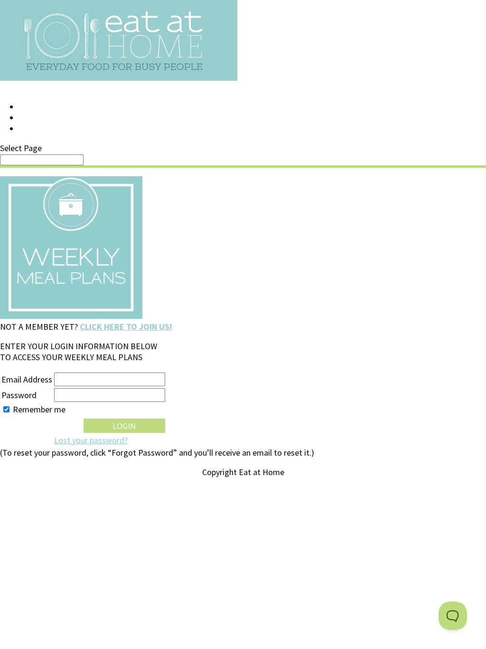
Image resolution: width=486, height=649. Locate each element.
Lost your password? (91, 440)
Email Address (26, 379)
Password (19, 395)
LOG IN (32, 107)
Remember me (39, 409)
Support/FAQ (45, 118)
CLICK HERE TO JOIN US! (126, 326)
